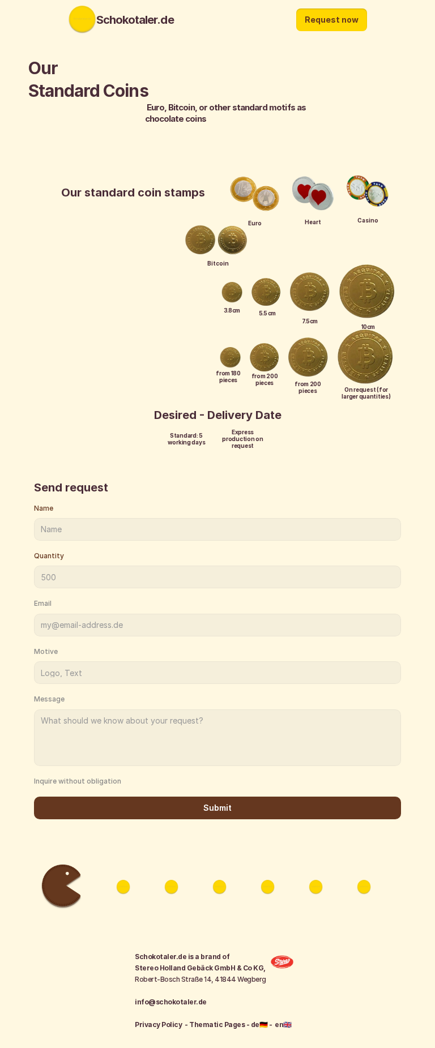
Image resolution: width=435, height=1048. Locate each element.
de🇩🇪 (259, 1024)
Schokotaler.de (135, 20)
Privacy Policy (158, 1024)
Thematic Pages (217, 1024)
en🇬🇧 (283, 1024)
